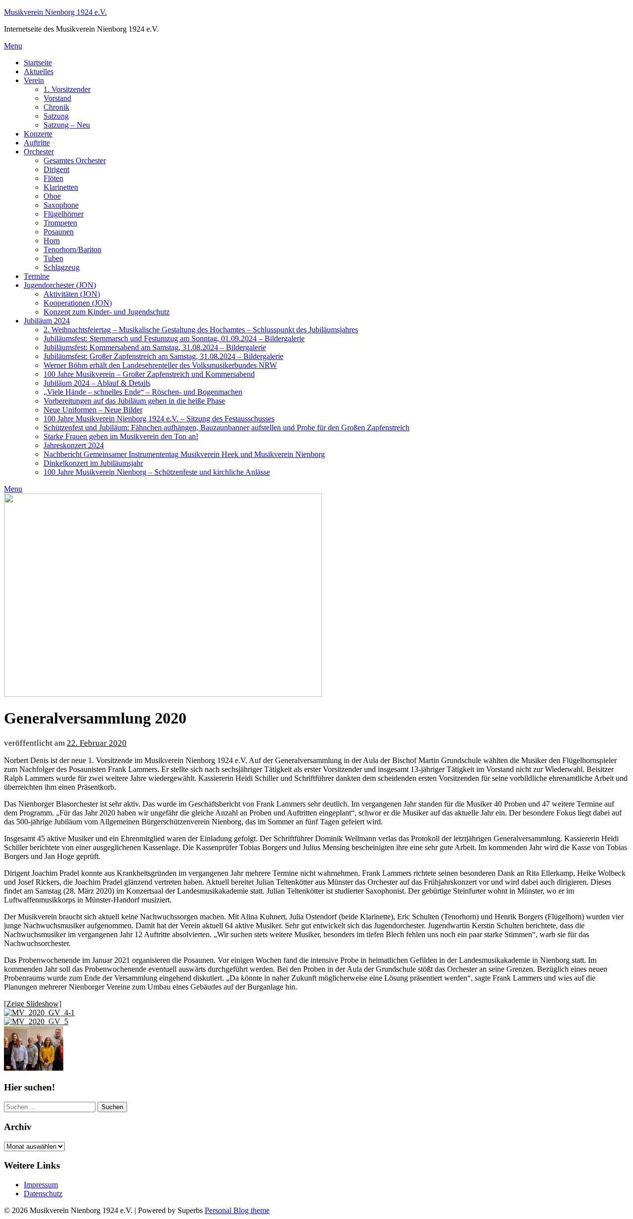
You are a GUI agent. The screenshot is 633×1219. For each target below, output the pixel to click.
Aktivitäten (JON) (72, 294)
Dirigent (56, 169)
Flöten (53, 178)
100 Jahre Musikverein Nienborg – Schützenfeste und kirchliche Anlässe (157, 472)
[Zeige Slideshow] (32, 1003)
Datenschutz (43, 1193)
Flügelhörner (64, 214)
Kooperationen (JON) (78, 303)
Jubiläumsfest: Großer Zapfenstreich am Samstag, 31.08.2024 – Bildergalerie (163, 356)
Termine (36, 276)
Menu (13, 46)
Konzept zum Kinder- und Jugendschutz (107, 312)
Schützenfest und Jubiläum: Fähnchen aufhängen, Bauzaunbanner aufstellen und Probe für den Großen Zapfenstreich (226, 427)
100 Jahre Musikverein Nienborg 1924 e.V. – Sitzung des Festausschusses (159, 418)
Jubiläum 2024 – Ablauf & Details (97, 383)
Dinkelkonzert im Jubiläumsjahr (93, 463)
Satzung (56, 116)
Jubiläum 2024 (47, 320)
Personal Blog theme (237, 1210)
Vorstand (57, 98)
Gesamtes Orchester (75, 160)
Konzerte (38, 134)
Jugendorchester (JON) (60, 285)
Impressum (41, 1184)
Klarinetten (61, 187)
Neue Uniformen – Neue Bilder (93, 410)
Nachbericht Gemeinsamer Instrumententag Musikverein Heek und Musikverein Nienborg (184, 454)
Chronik (56, 107)
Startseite (38, 62)
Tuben (53, 258)
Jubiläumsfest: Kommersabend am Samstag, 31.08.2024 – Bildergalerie (155, 347)
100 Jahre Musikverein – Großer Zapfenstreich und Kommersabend (149, 374)
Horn (52, 240)
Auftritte (37, 142)
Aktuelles (38, 71)
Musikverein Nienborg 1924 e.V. (55, 12)
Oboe (52, 196)
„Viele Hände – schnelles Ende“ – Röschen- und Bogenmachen (143, 392)
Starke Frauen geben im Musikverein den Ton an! (121, 436)
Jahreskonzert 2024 (74, 445)
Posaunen (59, 231)
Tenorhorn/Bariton (72, 249)
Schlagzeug (62, 267)
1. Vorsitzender (67, 89)
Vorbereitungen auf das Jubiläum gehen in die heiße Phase (134, 401)
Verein (34, 80)
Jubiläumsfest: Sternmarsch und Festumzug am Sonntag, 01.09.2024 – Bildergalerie (174, 338)
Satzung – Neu (67, 125)
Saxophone (61, 205)
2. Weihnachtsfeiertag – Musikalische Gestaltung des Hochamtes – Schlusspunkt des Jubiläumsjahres (201, 329)
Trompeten (60, 223)
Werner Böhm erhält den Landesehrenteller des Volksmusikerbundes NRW (160, 365)
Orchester (39, 151)
